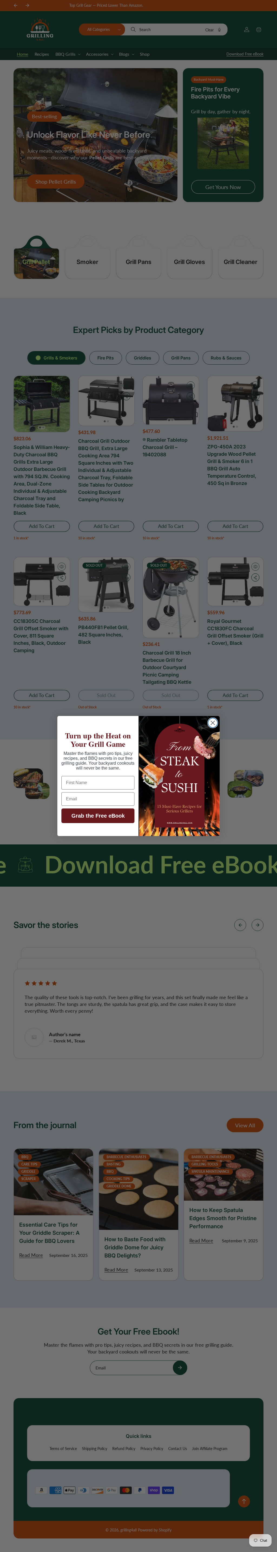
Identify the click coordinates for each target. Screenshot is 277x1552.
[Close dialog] (212, 723)
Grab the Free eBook (98, 816)
